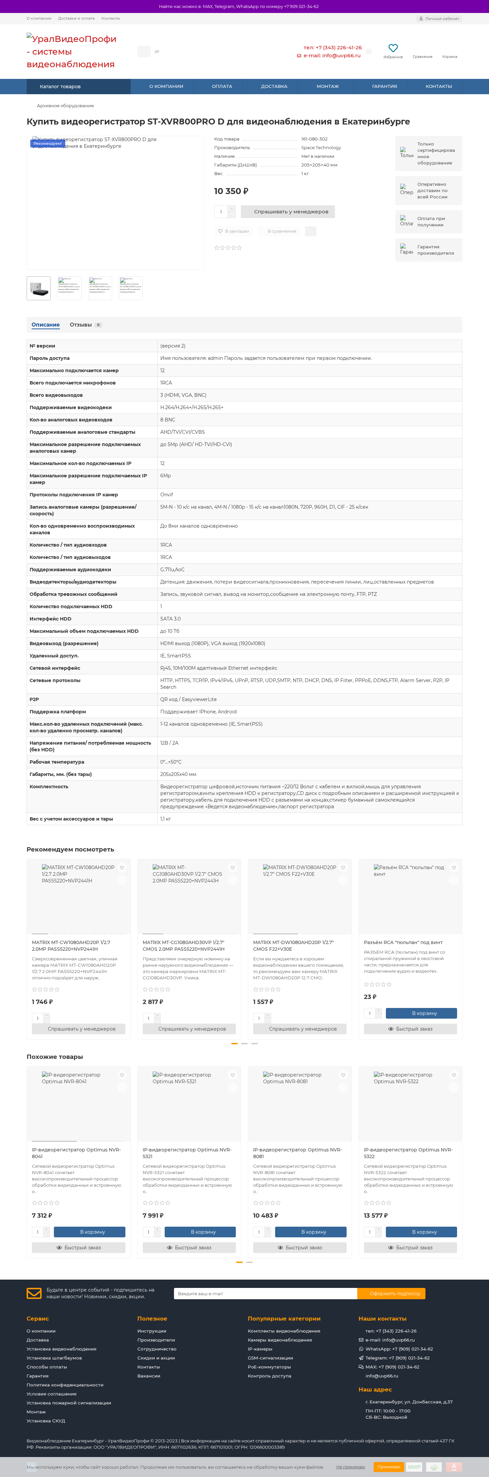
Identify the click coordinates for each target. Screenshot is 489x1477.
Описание (46, 325)
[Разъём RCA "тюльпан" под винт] (410, 897)
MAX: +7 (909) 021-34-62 (392, 1366)
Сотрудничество (157, 1349)
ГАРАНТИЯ (384, 86)
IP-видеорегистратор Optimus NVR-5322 (408, 1153)
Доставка (38, 1340)
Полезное (152, 1318)
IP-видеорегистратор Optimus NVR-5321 (187, 1153)
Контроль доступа (269, 1375)
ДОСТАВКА (274, 86)
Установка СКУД (46, 1420)
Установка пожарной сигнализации (69, 1402)
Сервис (38, 1318)
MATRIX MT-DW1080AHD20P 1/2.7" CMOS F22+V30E (293, 945)
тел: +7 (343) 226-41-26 (333, 47)
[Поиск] (270, 51)
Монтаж (36, 1411)
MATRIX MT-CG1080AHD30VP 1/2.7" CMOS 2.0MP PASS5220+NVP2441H (184, 945)
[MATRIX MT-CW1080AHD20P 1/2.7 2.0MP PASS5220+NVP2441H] (78, 897)
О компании (39, 18)
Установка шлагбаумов (54, 1357)
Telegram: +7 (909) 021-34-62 (398, 1357)
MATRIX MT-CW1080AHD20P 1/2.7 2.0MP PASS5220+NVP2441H (71, 945)
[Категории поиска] (144, 51)
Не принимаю (350, 1466)
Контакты (110, 18)
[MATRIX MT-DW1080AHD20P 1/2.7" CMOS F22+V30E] (300, 897)
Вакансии (148, 1375)
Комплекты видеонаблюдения (284, 1331)
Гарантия (38, 1375)
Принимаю (389, 1466)
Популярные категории (284, 1318)
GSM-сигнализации (270, 1357)
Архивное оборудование (65, 105)
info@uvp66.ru (382, 1375)
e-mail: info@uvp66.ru (332, 55)
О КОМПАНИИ (166, 86)
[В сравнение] (122, 880)
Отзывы (84, 325)
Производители (156, 1340)
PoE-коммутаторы (269, 1366)
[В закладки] (122, 867)
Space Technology (321, 147)
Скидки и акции (156, 1357)
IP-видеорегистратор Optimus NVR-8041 (76, 1153)
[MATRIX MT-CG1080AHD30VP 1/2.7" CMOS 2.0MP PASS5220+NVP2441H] (189, 897)
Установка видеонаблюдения (61, 1349)
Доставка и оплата (76, 18)
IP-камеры (260, 1349)
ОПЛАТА (222, 86)
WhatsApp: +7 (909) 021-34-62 (399, 1349)
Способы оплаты (47, 1366)
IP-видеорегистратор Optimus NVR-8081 (297, 1153)
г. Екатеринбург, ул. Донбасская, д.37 (409, 1401)
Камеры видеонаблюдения (280, 1340)
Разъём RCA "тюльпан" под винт (403, 942)
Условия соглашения (52, 1393)
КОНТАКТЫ (439, 86)
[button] (27, 948)
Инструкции (151, 1331)
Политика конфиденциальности (65, 1384)
